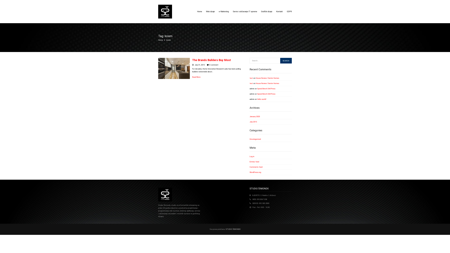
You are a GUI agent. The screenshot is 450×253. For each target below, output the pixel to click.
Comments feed (256, 167)
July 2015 (253, 122)
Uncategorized (255, 139)
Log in (252, 156)
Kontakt (279, 11)
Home (199, 11)
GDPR (289, 11)
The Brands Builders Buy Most (211, 60)
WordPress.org (255, 172)
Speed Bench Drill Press (266, 89)
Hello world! (261, 99)
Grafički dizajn (266, 11)
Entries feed (254, 162)
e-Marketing (224, 11)
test (251, 78)
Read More (196, 77)
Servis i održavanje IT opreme (245, 11)
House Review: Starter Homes (267, 78)
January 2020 (255, 116)
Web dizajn (210, 11)
